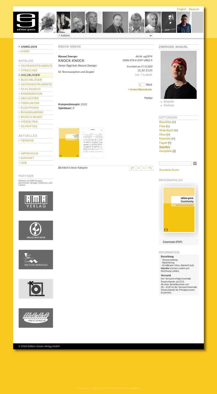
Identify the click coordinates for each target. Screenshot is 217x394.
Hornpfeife (165, 151)
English (181, 9)
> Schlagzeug (29, 89)
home (26, 22)
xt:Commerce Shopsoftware (125, 388)
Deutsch (194, 9)
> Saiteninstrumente (35, 84)
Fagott (163, 142)
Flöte (162, 126)
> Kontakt (26, 158)
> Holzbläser (29, 75)
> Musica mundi (30, 117)
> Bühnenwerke (31, 112)
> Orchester (28, 98)
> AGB (22, 162)
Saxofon (164, 146)
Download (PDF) (172, 242)
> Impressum (28, 153)
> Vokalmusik (29, 103)
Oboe (162, 134)
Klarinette (165, 138)
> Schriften (28, 126)
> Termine (26, 140)
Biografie (169, 101)
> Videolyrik (28, 121)
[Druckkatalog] (179, 238)
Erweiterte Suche (169, 170)
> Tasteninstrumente (35, 65)
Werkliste (169, 105)
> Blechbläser (30, 79)
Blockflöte (165, 122)
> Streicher (28, 70)
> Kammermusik (30, 93)
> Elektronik (28, 107)
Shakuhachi (166, 130)
